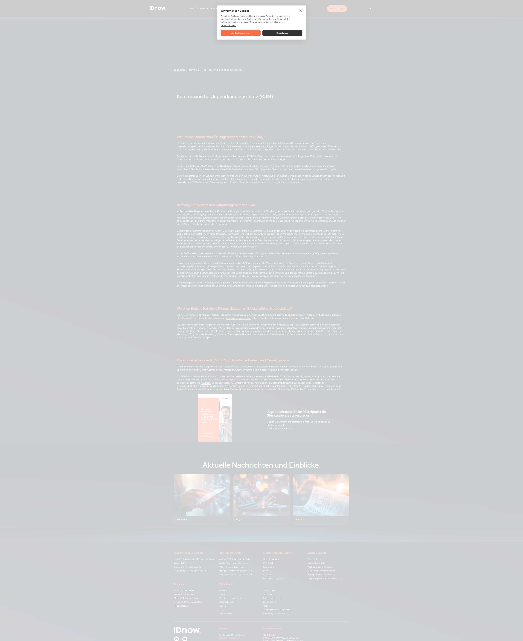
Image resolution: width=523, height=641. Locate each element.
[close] (301, 10)
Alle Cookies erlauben (240, 33)
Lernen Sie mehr (228, 25)
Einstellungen (282, 33)
